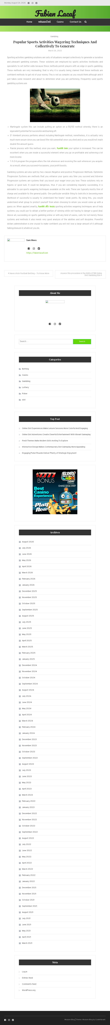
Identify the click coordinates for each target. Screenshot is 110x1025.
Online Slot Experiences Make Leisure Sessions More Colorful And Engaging (55, 428)
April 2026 (27, 566)
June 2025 (27, 628)
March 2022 (27, 869)
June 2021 (26, 924)
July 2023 (26, 770)
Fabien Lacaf (55, 13)
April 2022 (27, 863)
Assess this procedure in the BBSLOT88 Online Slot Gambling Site (81, 274)
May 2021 (26, 931)
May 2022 (26, 857)
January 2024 (28, 733)
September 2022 (30, 832)
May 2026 (26, 560)
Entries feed (27, 978)
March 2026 (27, 573)
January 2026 (28, 585)
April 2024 (27, 715)
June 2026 (27, 554)
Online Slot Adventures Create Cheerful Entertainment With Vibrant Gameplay (56, 434)
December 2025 (29, 591)
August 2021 (27, 912)
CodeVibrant (100, 1020)
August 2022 (28, 838)
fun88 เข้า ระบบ (46, 206)
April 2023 (27, 789)
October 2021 (28, 900)
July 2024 (26, 696)
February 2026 (28, 579)
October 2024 (28, 677)
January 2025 (28, 659)
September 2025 (30, 610)
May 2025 (26, 634)
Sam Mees (31, 240)
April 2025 (27, 640)
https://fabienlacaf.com (37, 253)
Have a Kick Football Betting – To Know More (29, 273)
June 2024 (27, 702)
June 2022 (27, 850)
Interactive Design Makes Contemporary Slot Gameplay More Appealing (53, 447)
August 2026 (28, 542)
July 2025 (26, 622)
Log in (24, 972)
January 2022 (28, 881)
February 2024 (28, 727)
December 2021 (29, 887)
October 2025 (28, 603)
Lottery (25, 387)
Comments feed (29, 984)
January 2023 (28, 807)
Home (29, 22)
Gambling (54, 36)
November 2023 (29, 745)
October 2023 (28, 752)
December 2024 (29, 665)
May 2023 (26, 782)
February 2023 (28, 801)
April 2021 (26, 937)
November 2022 (29, 820)
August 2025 (28, 616)
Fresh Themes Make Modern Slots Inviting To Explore (45, 441)
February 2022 (28, 875)
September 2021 (29, 906)
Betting (25, 369)
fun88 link (62, 148)
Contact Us (75, 22)
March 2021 (27, 943)
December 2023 (29, 739)
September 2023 (30, 758)
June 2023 (27, 776)
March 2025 (27, 647)
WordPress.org (28, 990)
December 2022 (29, 813)
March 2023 (27, 795)
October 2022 (28, 826)
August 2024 (28, 690)
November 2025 (29, 597)
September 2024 (30, 684)
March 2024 (27, 721)
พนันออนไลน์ (44, 22)
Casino (60, 22)
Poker (24, 393)
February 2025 (28, 653)
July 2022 (26, 844)
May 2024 (26, 708)
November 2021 (29, 894)
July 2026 (26, 548)
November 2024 (29, 671)
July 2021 (26, 918)
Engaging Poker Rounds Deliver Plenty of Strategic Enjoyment (49, 453)
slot (23, 400)
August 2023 (28, 764)
